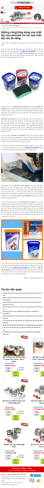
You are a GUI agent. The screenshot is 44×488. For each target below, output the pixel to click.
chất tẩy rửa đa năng (31, 147)
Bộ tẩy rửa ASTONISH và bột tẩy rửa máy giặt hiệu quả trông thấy (23, 325)
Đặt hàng (15, 374)
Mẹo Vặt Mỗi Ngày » (14, 25)
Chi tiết (8, 369)
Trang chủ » (5, 25)
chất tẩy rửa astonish (29, 51)
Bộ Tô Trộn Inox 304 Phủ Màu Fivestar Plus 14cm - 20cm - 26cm (14, 359)
